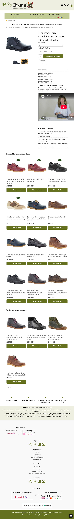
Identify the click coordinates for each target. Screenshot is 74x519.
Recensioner (37, 459)
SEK (12, 20)
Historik (37, 452)
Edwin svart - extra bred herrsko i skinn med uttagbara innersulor (15, 293)
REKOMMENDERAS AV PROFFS (62, 401)
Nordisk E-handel (57, 512)
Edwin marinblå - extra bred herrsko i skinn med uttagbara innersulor (36, 219)
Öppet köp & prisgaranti (38, 14)
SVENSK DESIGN (11, 400)
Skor (13, 27)
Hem (9, 27)
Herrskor (18, 27)
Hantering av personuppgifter (37, 473)
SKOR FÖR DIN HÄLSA (28, 400)
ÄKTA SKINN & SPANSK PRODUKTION (45, 401)
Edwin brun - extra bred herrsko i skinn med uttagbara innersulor (57, 293)
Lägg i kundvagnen (53, 56)
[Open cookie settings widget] (71, 516)
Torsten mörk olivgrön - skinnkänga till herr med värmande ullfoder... (55, 337)
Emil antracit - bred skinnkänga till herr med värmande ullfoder (35, 293)
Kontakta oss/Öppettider (37, 457)
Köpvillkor (37, 466)
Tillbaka (9, 388)
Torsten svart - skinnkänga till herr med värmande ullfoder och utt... (36, 337)
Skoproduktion (37, 454)
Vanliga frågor (37, 468)
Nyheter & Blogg (37, 471)
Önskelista (42, 60)
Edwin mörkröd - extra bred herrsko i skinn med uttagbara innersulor (15, 181)
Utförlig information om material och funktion (51, 85)
